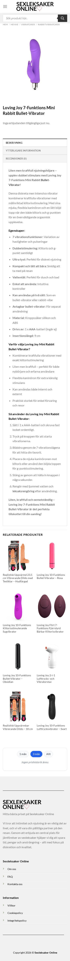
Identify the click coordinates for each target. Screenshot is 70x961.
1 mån (23, 754)
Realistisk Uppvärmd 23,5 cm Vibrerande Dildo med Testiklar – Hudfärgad (18, 578)
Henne (14, 24)
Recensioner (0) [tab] (16, 158)
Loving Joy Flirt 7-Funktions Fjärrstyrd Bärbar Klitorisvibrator (50, 628)
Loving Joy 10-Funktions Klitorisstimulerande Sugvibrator (17, 628)
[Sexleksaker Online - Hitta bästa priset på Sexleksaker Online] (35, 6)
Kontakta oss (14, 884)
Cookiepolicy (15, 912)
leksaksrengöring (23, 491)
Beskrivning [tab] (14, 142)
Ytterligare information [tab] (23, 150)
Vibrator (14, 184)
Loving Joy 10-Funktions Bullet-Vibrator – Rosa (51, 576)
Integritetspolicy (17, 920)
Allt (48, 754)
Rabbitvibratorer (49, 24)
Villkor (11, 905)
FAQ (10, 876)
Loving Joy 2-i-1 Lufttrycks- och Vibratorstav (46, 678)
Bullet (45, 180)
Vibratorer (28, 24)
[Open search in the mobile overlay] (35, 18)
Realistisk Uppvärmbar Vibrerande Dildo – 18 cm (18, 727)
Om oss (11, 869)
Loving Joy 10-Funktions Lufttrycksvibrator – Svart (52, 727)
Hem (5, 24)
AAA (32, 329)
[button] (5, 6)
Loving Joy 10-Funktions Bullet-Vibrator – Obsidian (17, 678)
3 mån (36, 754)
